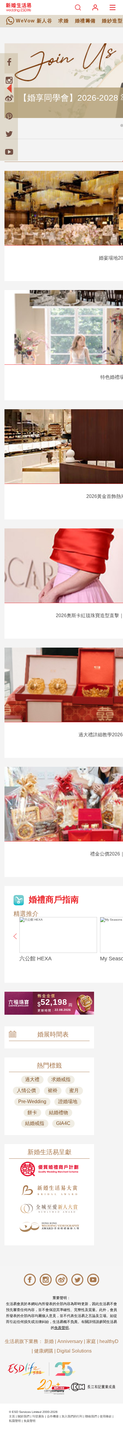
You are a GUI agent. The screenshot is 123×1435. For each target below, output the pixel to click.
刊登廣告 (38, 1416)
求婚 (63, 20)
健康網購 (43, 1350)
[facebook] (9, 62)
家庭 (91, 1341)
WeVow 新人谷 (34, 20)
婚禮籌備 (85, 20)
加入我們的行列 (71, 1416)
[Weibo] (9, 98)
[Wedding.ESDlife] (18, 7)
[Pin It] (9, 116)
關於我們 (24, 1416)
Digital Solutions (74, 1350)
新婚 (49, 1341)
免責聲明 (61, 1328)
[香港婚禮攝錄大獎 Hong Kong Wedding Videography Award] (49, 1227)
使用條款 (106, 1416)
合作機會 (53, 1416)
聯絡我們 (91, 1416)
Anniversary (70, 1341)
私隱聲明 (15, 1420)
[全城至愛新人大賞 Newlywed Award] (49, 1208)
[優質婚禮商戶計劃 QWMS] (49, 1169)
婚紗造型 (112, 20)
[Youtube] (9, 152)
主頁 (12, 1416)
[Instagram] (9, 80)
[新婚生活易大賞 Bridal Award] (49, 1190)
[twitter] (9, 134)
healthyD (109, 1341)
